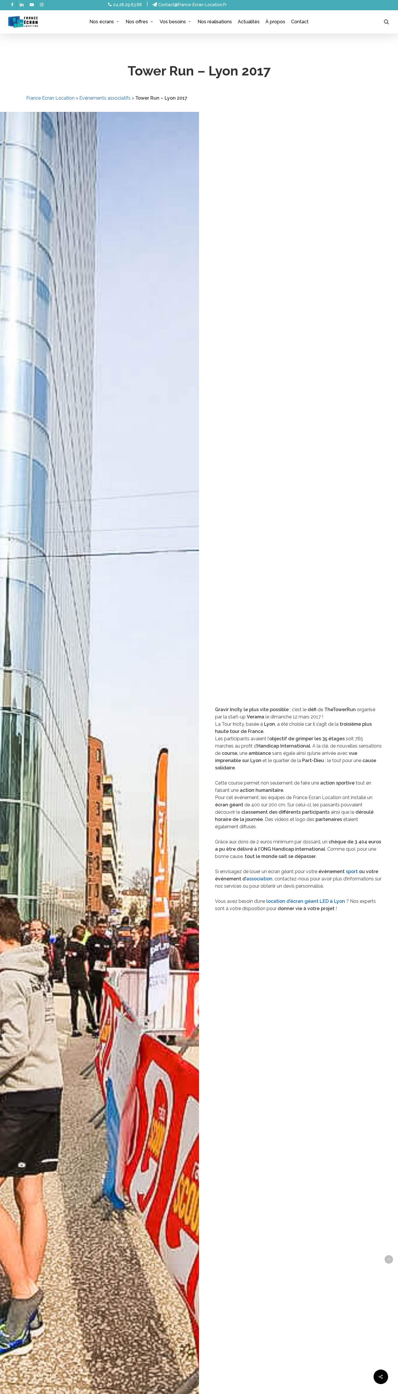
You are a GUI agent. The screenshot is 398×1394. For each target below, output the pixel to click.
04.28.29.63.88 (127, 4)
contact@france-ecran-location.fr (192, 4)
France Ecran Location (50, 98)
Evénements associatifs (105, 98)
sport (352, 871)
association (259, 879)
